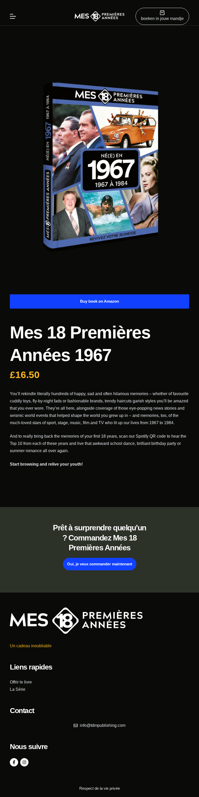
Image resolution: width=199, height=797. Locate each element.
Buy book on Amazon (99, 301)
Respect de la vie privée (99, 788)
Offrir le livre (21, 682)
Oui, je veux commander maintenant (99, 564)
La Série (17, 689)
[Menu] (13, 16)
